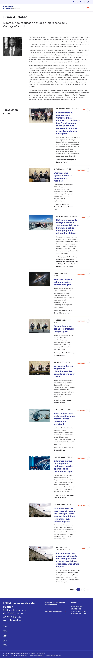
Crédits (5, 655)
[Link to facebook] (84, 2)
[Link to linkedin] (73, 2)
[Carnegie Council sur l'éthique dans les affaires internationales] (11, 7)
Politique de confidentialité (18, 655)
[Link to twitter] (77, 2)
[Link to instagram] (88, 2)
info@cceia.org (76, 606)
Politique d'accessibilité (36, 655)
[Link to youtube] (80, 2)
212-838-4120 (76, 609)
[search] (83, 7)
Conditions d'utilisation (53, 655)
